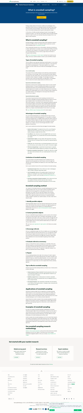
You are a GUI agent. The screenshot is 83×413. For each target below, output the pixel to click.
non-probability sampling (40, 45)
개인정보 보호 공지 (55, 407)
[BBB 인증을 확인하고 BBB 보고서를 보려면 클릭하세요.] (30, 409)
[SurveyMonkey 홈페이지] (14, 1)
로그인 (65, 1)
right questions (43, 224)
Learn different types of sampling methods (36, 110)
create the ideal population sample (44, 207)
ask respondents (36, 224)
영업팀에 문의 (61, 1)
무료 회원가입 (70, 1)
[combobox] (11, 399)
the (39, 224)
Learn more (38, 357)
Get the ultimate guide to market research (36, 55)
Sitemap (51, 364)
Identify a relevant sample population (33, 330)
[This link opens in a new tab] (64, 399)
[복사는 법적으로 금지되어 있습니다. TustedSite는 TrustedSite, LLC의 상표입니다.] (40, 409)
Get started (41, 17)
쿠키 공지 (59, 407)
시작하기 (64, 4)
